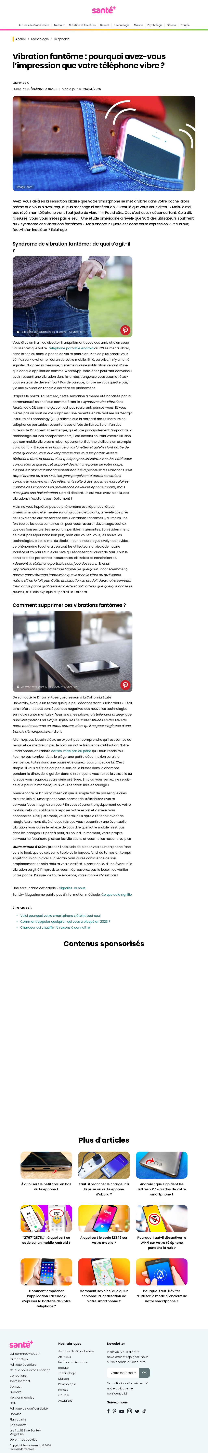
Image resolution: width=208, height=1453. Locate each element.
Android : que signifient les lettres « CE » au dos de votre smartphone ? (162, 1189)
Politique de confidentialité (29, 1408)
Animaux (59, 25)
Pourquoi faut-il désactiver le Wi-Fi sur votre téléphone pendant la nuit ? (161, 1242)
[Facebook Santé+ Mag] (108, 1411)
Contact (16, 1387)
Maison (138, 25)
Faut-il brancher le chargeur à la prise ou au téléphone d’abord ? (104, 1189)
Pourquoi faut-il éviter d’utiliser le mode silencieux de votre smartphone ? (161, 1296)
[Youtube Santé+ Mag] (121, 1411)
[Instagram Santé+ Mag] (129, 1411)
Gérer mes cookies (23, 1440)
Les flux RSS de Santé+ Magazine (25, 1432)
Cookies (15, 1414)
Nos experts (18, 1425)
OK (144, 1372)
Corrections (18, 1376)
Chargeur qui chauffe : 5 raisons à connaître (55, 927)
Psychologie (154, 25)
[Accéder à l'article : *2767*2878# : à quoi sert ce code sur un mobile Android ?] (46, 1218)
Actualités (65, 1401)
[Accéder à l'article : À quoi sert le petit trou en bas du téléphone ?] (46, 1165)
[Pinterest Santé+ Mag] (114, 1411)
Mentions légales (22, 1398)
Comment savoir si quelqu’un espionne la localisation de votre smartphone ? (104, 1296)
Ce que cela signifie (116, 894)
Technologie (122, 25)
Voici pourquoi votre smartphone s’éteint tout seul (60, 915)
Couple (185, 25)
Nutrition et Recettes (82, 25)
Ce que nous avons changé (30, 1370)
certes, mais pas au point (71, 751)
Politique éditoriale (23, 1365)
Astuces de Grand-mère (33, 25)
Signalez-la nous (72, 888)
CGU (13, 1403)
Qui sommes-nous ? (25, 1354)
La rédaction (19, 1359)
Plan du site (18, 1419)
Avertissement (20, 1381)
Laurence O (21, 83)
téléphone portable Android (71, 348)
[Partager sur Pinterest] (125, 330)
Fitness (171, 25)
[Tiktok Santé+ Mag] (144, 1410)
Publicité (16, 1392)
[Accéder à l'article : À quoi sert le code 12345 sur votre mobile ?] (104, 1218)
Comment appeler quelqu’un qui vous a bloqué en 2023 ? (65, 921)
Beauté (104, 25)
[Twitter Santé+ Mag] (137, 1411)
